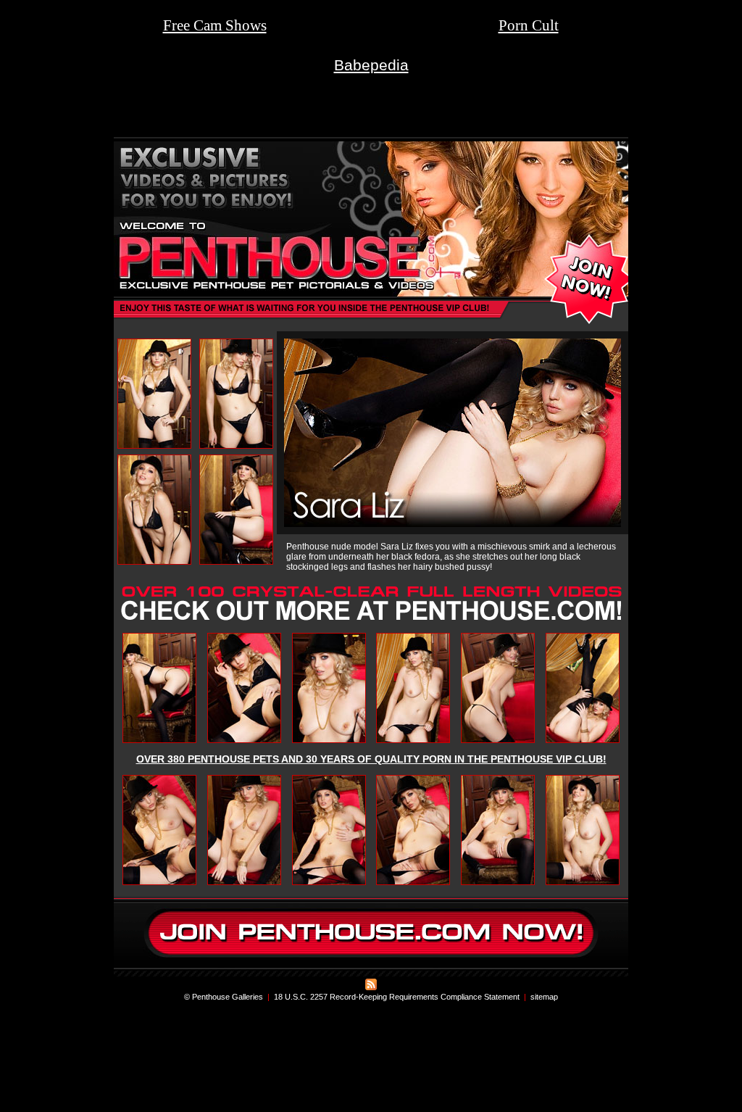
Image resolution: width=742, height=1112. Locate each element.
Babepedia (371, 65)
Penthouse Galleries (227, 996)
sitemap (544, 996)
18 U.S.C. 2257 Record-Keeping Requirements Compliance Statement (397, 996)
